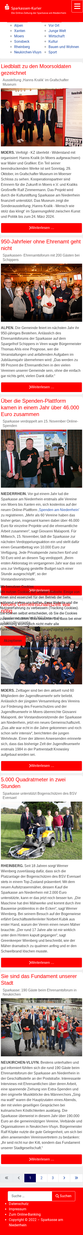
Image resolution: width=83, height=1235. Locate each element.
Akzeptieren (13, 641)
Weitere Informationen (31, 648)
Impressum (60, 648)
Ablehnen (37, 641)
